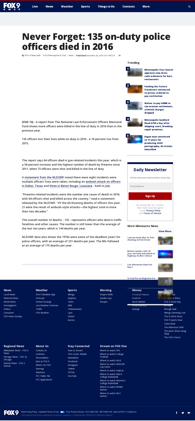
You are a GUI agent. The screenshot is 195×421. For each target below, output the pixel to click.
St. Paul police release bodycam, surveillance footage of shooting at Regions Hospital (138, 295)
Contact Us (41, 350)
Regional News (14, 346)
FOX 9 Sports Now (173, 320)
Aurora (71, 320)
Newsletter (73, 357)
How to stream (75, 350)
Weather (42, 290)
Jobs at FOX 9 (42, 361)
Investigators (10, 305)
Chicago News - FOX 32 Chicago (15, 358)
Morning (106, 290)
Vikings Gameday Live (174, 312)
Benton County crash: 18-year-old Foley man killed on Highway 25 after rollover (141, 253)
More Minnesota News (142, 226)
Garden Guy (106, 298)
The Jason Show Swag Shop (175, 332)
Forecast (40, 298)
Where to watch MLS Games (110, 394)
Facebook (73, 361)
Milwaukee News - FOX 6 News (16, 352)
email (188, 412)
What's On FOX (43, 365)
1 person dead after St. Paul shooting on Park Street (140, 238)
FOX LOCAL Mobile (77, 354)
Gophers (72, 298)
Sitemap (40, 368)
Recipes (104, 301)
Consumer (9, 312)
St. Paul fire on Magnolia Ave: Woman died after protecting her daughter (141, 280)
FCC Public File (43, 375)
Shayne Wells (106, 294)
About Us (42, 346)
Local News (9, 294)
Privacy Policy (153, 210)
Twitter (71, 368)
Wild (70, 305)
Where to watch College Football (112, 355)
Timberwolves (75, 309)
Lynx (70, 312)
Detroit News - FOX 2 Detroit (14, 364)
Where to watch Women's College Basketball (113, 382)
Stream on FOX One (113, 346)
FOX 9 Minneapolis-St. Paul (54, 55)
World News (10, 301)
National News (11, 298)
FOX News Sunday (13, 316)
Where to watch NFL (110, 350)
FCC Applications (44, 379)
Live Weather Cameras (47, 305)
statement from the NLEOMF (44, 177)
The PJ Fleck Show (173, 316)
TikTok (71, 372)
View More (165, 231)
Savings (136, 309)
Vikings (71, 294)
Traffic (39, 309)
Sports (72, 290)
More (146, 6)
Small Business (139, 305)
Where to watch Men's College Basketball (111, 375)
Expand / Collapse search (189, 6)
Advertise (40, 372)
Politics (7, 309)
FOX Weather (42, 312)
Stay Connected (78, 346)
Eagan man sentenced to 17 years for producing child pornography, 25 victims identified (158, 143)
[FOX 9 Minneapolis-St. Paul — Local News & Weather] (14, 6)
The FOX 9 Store (172, 337)
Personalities (42, 357)
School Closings (43, 301)
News (71, 55)
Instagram (73, 365)
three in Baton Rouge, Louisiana (71, 186)
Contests (40, 354)
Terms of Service (152, 213)
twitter (182, 412)
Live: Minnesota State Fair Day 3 (139, 265)
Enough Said (170, 309)
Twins (71, 301)
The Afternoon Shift (174, 327)
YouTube (72, 375)
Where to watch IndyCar (112, 370)
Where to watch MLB (110, 360)
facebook (176, 412)
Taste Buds (169, 323)
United (71, 316)
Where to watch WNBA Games (111, 388)
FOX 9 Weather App (45, 294)
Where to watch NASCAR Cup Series (112, 365)
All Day (167, 305)
